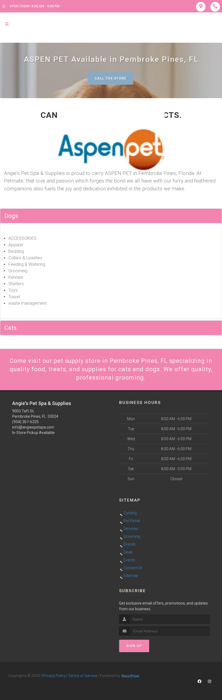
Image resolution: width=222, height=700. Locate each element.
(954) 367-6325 (25, 422)
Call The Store (110, 78)
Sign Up (134, 646)
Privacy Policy (54, 676)
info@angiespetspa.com (33, 427)
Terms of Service (82, 676)
